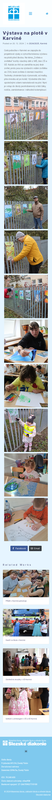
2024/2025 (34, 43)
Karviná (43, 43)
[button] (26, 751)
